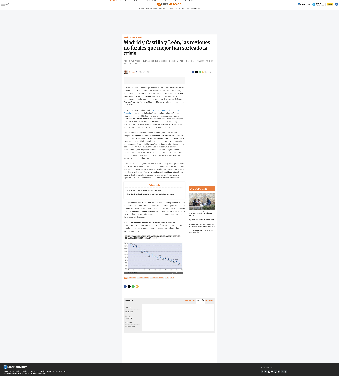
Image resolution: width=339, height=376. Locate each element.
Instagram (268, 371)
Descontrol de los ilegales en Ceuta (156, 0)
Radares (128, 322)
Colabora (329, 4)
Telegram (282, 371)
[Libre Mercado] (169, 4)
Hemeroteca (130, 327)
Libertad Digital (132, 367)
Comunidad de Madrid (143, 277)
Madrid (172, 277)
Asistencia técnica (53, 371)
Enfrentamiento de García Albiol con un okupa (191, 0)
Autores (63, 371)
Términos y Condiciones (30, 371)
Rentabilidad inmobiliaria (193, 8)
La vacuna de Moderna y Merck (209, 0)
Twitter (265, 371)
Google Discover (275, 371)
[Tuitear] (196, 72)
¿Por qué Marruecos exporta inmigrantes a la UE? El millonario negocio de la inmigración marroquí (201, 213)
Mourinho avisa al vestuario (223, 0)
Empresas (141, 8)
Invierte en (149, 8)
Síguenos (211, 72)
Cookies (42, 371)
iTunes (285, 371)
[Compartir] (193, 72)
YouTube (272, 371)
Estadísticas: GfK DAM (20, 373)
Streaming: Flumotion (32, 373)
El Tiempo (129, 312)
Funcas (167, 277)
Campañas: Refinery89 (9, 373)
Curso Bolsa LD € (179, 8)
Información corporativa (12, 371)
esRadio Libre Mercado (159, 8)
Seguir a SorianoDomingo (137, 72)
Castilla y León (132, 277)
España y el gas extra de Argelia (141, 0)
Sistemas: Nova (42, 373)
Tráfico (128, 307)
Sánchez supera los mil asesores (172, 0)
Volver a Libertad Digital (304, 4)
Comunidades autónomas (157, 277)
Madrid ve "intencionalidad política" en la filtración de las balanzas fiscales (150, 194)
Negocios (170, 8)
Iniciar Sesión (336, 4)
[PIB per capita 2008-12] (153, 254)
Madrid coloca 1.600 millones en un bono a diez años (144, 190)
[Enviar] (200, 72)
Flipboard (279, 371)
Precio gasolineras (129, 317)
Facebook (262, 371)
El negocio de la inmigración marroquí (124, 0)
